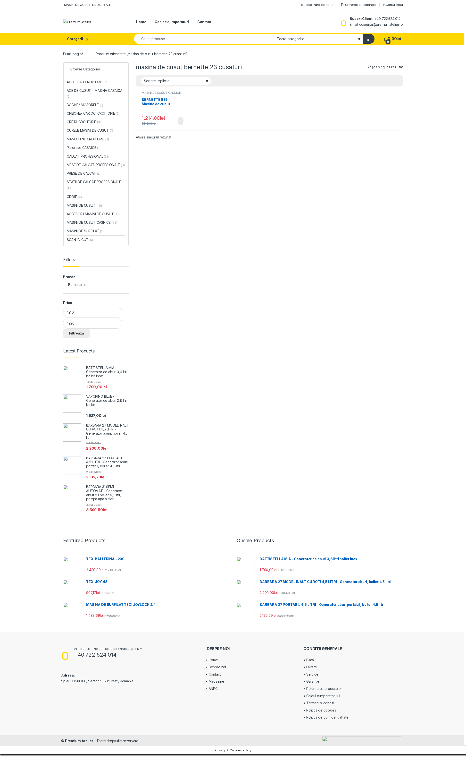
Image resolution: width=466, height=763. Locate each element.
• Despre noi (216, 667)
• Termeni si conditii (318, 703)
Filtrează (76, 333)
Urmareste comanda (360, 5)
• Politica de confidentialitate (326, 717)
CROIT (74, 197)
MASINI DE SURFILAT (85, 231)
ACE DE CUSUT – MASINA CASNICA (94, 93)
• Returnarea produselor (322, 688)
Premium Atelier (79, 741)
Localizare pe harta (319, 5)
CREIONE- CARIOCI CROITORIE (93, 113)
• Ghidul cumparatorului (321, 696)
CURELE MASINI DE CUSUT (90, 130)
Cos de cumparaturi (172, 22)
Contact (204, 22)
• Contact (213, 674)
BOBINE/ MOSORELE (85, 105)
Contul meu (394, 5)
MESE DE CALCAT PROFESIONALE (96, 165)
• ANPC (212, 688)
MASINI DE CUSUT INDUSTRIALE (87, 5)
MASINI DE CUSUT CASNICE (161, 92)
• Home (212, 660)
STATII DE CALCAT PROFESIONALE (94, 185)
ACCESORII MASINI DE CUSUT (93, 214)
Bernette (75, 285)
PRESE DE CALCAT (83, 173)
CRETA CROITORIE (84, 122)
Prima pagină (73, 54)
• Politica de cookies (319, 710)
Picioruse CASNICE (84, 148)
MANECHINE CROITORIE (88, 139)
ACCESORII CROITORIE (87, 82)
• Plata (308, 660)
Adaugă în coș (177, 121)
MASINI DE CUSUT (84, 205)
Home (141, 22)
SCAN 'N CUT (80, 240)
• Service (310, 674)
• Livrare (310, 667)
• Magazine (215, 681)
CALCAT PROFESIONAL (88, 156)
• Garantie (311, 681)
